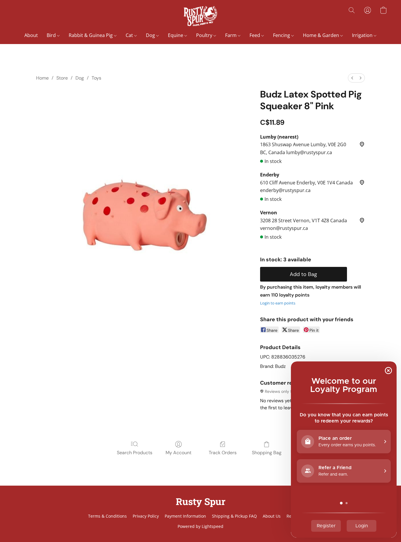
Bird (52, 35)
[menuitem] (352, 78)
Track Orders (223, 453)
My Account (178, 453)
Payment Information (185, 516)
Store (62, 78)
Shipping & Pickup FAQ (234, 516)
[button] (200, 16)
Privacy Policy (146, 516)
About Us (272, 516)
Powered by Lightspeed (200, 526)
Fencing (282, 35)
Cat (130, 35)
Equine (176, 35)
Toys (96, 78)
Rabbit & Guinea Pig (91, 35)
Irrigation (363, 35)
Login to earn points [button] (277, 303)
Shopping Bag (267, 453)
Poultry (204, 35)
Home (42, 78)
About (31, 35)
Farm (231, 35)
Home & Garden (321, 35)
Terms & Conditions (107, 516)
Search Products (134, 453)
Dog (151, 35)
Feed (255, 35)
